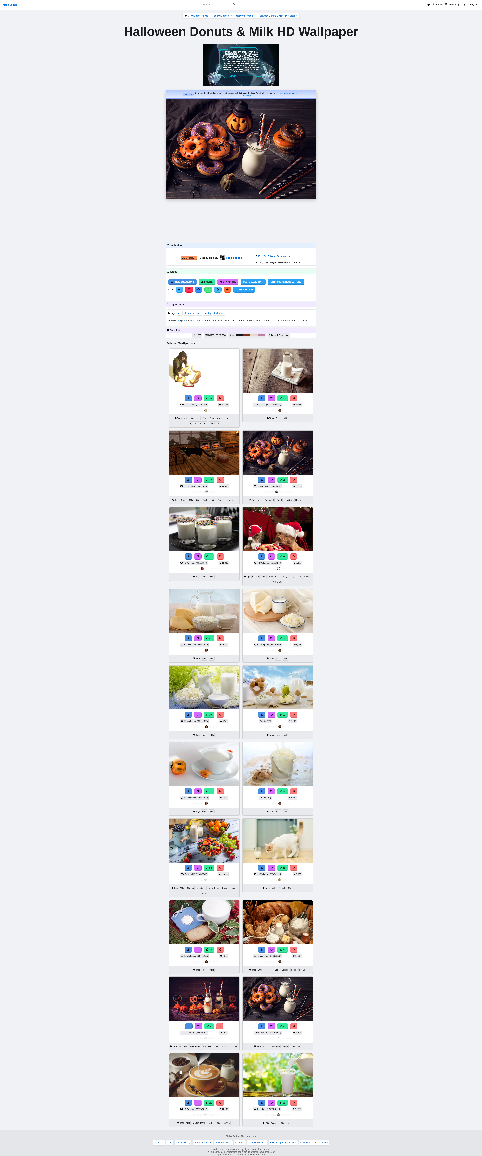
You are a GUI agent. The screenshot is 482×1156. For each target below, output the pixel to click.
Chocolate (216, 320)
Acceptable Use (223, 1142)
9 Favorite (229, 282)
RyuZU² (212, 410)
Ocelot (205, 500)
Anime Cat (214, 423)
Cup (210, 1123)
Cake (183, 500)
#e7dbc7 (254, 335)
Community (453, 4)
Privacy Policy (183, 1142)
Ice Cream (238, 320)
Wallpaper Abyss (199, 16)
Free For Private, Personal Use (274, 256)
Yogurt (291, 320)
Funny (284, 577)
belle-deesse (234, 257)
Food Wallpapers (221, 16)
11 (210, 1103)
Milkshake (301, 320)
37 (210, 556)
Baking (285, 970)
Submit (438, 4)
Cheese (258, 320)
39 (210, 715)
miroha (286, 410)
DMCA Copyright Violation (283, 1142)
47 (210, 480)
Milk (185, 418)
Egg (181, 320)
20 (283, 480)
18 (283, 868)
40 (283, 638)
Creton (213, 491)
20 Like (208, 282)
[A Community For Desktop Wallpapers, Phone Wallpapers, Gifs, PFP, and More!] (186, 16)
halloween (219, 313)
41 (283, 398)
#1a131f (239, 335)
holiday (207, 313)
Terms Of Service (203, 1142)
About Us (159, 1142)
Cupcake (207, 1046)
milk (180, 313)
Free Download (183, 282)
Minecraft (230, 500)
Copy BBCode (244, 289)
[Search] (234, 4)
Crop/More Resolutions (286, 282)
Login (464, 4)
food (199, 313)
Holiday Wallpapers (244, 16)
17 (283, 949)
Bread (267, 320)
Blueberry (201, 888)
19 (283, 556)
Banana (188, 320)
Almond (227, 320)
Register (474, 4)
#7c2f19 (246, 335)
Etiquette (239, 1142)
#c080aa (261, 335)
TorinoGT (286, 1114)
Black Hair (195, 418)
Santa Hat (273, 577)
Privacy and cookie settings (314, 1142)
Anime (229, 418)
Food (278, 418)
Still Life (233, 1046)
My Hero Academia (197, 423)
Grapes (190, 888)
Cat (204, 418)
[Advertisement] (241, 220)
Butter (283, 320)
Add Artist (189, 258)
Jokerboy (286, 568)
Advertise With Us (257, 1142)
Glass (273, 1123)
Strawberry (214, 888)
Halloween (300, 500)
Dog (292, 577)
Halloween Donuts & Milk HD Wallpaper (277, 16)
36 (210, 398)
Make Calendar (253, 282)
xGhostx (213, 879)
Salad (224, 888)
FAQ (170, 1142)
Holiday (288, 500)
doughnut (189, 313)
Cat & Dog (277, 582)
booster (286, 879)
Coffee (197, 320)
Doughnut (269, 500)
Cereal (275, 320)
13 (283, 1026)
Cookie (248, 320)
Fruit (204, 893)
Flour (269, 970)
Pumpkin (183, 1046)
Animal (307, 577)
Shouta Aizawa (216, 418)
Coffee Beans (199, 1123)
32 (283, 1103)
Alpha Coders (10, 5)
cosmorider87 (213, 568)
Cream (206, 320)
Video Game (217, 500)
